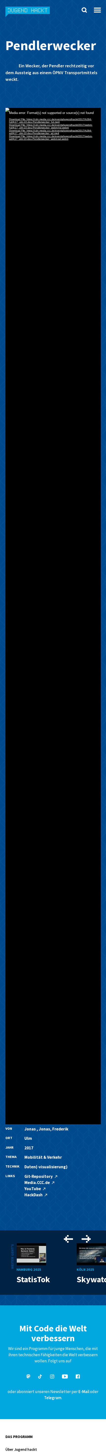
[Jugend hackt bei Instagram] (52, 1377)
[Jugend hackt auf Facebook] (78, 1377)
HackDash (33, 1195)
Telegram (52, 1397)
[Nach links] (68, 1239)
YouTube (33, 1188)
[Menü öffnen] (97, 8)
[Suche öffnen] (84, 10)
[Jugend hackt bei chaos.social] (28, 1377)
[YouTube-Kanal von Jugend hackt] (65, 1377)
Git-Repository (38, 1176)
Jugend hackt (27, 14)
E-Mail (83, 1391)
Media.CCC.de (37, 1182)
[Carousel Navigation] (77, 1239)
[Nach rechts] (86, 1239)
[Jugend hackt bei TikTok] (40, 1377)
